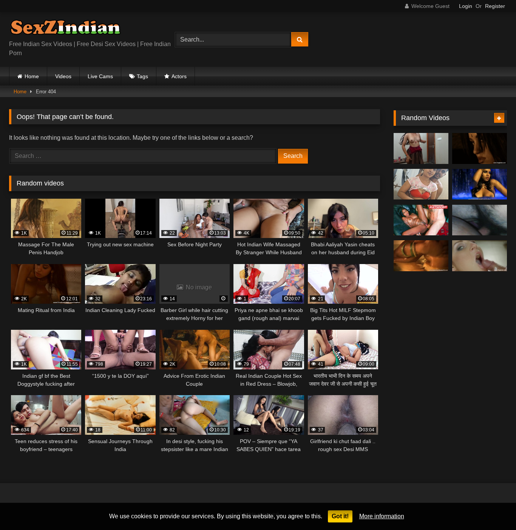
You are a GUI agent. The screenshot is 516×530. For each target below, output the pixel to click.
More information (381, 516)
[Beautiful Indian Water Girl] (479, 184)
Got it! (340, 516)
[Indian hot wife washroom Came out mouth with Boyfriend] (421, 184)
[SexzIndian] (65, 29)
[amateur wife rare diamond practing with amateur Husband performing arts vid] (479, 220)
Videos (63, 76)
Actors (179, 76)
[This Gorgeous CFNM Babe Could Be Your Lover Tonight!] (479, 255)
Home (32, 76)
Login (465, 6)
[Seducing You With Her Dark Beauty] (479, 148)
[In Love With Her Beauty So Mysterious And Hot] (421, 255)
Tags (142, 76)
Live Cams (100, 76)
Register (495, 6)
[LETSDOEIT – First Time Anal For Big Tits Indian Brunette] (421, 220)
